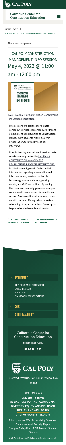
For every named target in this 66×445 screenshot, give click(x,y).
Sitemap (52, 428)
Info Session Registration (29, 285)
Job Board (20, 292)
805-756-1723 (33, 349)
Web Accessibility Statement (41, 420)
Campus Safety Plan (20, 428)
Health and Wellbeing (33, 410)
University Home (33, 397)
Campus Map (47, 402)
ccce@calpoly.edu (33, 343)
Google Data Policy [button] (24, 314)
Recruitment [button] (21, 277)
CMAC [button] (17, 306)
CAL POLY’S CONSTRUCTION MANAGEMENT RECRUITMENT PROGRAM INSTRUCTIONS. (32, 160)
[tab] (33, 277)
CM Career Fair (23, 289)
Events (16, 29)
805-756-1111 (33, 392)
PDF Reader (40, 428)
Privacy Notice (17, 420)
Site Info (33, 432)
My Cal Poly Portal (23, 402)
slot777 (44, 414)
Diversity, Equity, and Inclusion (33, 406)
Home (8, 29)
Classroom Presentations (29, 296)
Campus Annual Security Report (33, 424)
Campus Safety (26, 414)
